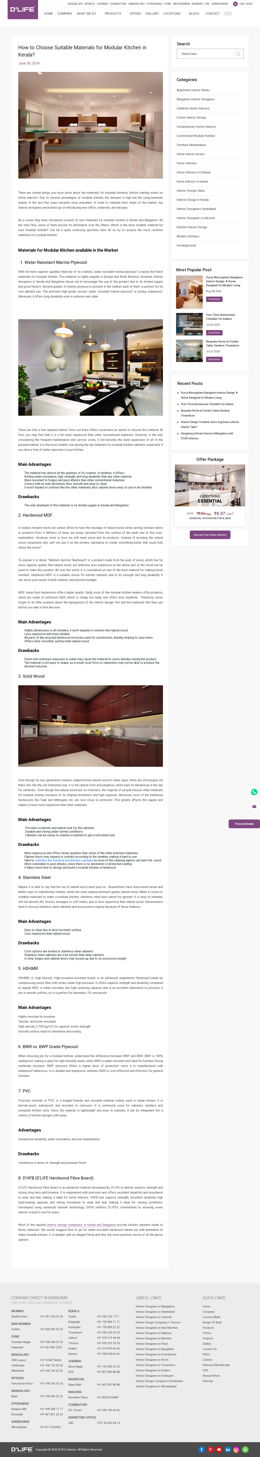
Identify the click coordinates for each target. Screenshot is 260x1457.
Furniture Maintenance (191, 145)
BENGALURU (20, 1354)
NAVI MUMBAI (21, 1324)
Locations (171, 13)
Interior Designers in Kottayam (155, 1375)
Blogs (194, 13)
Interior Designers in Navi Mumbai (156, 1327)
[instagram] (236, 1449)
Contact (213, 13)
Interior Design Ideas (191, 190)
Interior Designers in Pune (152, 1343)
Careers (208, 1359)
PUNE (15, 1336)
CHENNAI (74, 1361)
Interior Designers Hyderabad (196, 209)
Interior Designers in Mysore (196, 218)
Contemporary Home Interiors (196, 126)
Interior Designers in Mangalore (155, 1306)
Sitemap (208, 1381)
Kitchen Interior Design (192, 227)
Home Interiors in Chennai (194, 172)
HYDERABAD (20, 1403)
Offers (135, 13)
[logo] (23, 9)
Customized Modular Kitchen (196, 136)
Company (64, 13)
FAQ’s (206, 1354)
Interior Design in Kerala (193, 200)
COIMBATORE (77, 1405)
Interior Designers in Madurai (153, 1333)
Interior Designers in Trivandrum (155, 1365)
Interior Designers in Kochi (152, 1359)
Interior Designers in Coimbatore (156, 1354)
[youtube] (219, 1449)
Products (113, 13)
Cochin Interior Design (191, 117)
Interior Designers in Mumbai (153, 1338)
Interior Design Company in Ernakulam (159, 1381)
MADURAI (75, 1392)
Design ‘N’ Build (212, 1322)
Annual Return (211, 1375)
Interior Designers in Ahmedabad (156, 1386)
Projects (208, 1338)
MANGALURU (20, 1391)
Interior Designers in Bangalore (155, 1349)
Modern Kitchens (188, 236)
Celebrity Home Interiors (193, 108)
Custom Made (211, 1317)
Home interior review (190, 154)
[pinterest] (210, 1449)
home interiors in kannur (192, 181)
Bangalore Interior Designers (196, 99)
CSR (205, 1370)
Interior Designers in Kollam (153, 1370)
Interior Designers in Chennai (153, 1317)
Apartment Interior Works (193, 90)
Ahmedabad (20, 1421)
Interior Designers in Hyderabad (155, 1311)
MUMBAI (17, 1311)
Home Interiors (187, 163)
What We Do (86, 13)
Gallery (152, 13)
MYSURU (17, 1378)
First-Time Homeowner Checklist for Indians (208, 404)
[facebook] (201, 1449)
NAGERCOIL (76, 1379)
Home (48, 13)
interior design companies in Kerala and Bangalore (81, 1225)
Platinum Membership (216, 1365)
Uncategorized (186, 245)
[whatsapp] (245, 1449)
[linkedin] (228, 1449)
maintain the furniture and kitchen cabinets (64, 860)
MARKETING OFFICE (82, 1417)
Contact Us (210, 1349)
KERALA (73, 1311)
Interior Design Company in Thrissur (158, 1322)
